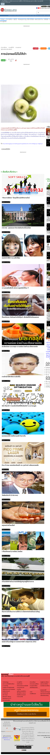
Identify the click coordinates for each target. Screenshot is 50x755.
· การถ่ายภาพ (5, 693)
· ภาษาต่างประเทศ (20, 687)
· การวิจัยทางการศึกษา (45, 686)
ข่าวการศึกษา (4, 47)
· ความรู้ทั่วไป (19, 682)
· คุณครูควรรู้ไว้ (43, 690)
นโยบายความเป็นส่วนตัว (5, 2)
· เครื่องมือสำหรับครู (44, 695)
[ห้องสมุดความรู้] (22, 19)
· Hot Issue (5, 695)
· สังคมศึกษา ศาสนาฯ (21, 693)
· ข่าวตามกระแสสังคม (34, 684)
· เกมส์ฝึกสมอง (32, 694)
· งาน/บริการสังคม (33, 686)
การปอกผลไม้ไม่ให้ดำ (5, 149)
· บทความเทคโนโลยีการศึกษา (8, 684)
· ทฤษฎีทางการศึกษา (44, 682)
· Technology (5, 682)
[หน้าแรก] (2, 19)
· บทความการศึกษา (44, 684)
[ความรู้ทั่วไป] (3, 21)
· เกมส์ (30, 692)
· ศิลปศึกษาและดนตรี (21, 695)
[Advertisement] (23, 161)
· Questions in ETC (6, 698)
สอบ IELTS (48, 371)
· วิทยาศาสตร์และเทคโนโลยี (22, 686)
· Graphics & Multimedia (8, 687)
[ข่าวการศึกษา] (9, 19)
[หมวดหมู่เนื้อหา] (30, 19)
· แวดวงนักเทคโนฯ (6, 700)
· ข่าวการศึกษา (32, 682)
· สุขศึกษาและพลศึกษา (21, 691)
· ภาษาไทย (18, 689)
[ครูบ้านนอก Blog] (15, 19)
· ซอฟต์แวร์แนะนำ (6, 691)
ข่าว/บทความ (43, 48)
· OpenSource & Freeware (8, 689)
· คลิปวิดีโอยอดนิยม (33, 687)
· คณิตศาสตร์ (19, 684)
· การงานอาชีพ (19, 696)
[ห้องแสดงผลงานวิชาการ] (39, 19)
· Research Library (6, 696)
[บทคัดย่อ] (46, 19)
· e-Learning (5, 686)
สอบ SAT (47, 374)
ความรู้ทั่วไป (11, 47)
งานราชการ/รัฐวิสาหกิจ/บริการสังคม (11, 48)
